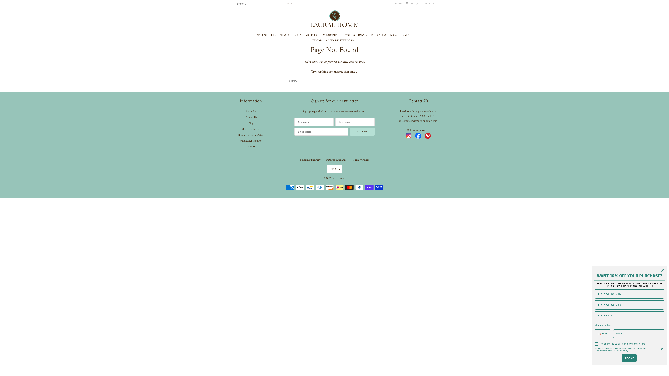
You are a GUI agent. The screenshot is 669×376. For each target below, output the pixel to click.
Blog (250, 123)
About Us (251, 111)
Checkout (429, 3)
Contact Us (251, 117)
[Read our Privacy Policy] (662, 349)
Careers (251, 146)
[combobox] (602, 333)
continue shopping (344, 72)
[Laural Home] (334, 19)
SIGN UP (629, 357)
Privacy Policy (361, 160)
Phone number (603, 325)
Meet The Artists (250, 129)
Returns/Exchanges (337, 160)
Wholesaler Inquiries (251, 141)
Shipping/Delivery (310, 160)
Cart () (413, 3)
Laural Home (338, 178)
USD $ (289, 3)
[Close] (663, 270)
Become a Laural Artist (251, 135)
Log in (398, 3)
